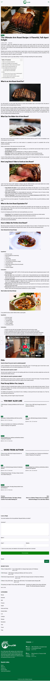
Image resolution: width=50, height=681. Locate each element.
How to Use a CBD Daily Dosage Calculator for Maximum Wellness (29, 576)
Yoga (2, 630)
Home (2, 665)
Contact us (3, 668)
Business (3, 597)
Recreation (3, 622)
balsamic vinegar (14, 281)
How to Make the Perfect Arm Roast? (9, 67)
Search (2, 559)
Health (2, 605)
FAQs (3, 72)
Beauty (2, 594)
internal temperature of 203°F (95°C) (38, 195)
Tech (2, 624)
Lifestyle (3, 616)
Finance (2, 603)
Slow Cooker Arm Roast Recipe (9, 70)
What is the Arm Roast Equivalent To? (9, 66)
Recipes (2, 35)
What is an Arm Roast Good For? (8, 61)
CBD (2, 416)
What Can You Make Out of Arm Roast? (9, 63)
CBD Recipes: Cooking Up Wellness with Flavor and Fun (11, 418)
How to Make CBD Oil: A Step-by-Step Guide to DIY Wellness (25, 569)
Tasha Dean (10, 42)
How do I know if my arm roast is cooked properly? (13, 73)
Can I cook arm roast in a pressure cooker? (11, 76)
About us (3, 666)
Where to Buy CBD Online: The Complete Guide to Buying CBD (27, 580)
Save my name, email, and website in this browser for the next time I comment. (19, 548)
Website (27, 543)
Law (2, 613)
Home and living (4, 608)
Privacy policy (4, 669)
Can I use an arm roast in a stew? (10, 74)
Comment (3, 522)
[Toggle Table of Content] (20, 60)
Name (2, 537)
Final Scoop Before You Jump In (8, 77)
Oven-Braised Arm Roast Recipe (10, 69)
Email (2, 543)
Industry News (4, 611)
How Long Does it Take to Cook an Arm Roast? (11, 64)
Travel (2, 627)
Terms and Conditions (5, 671)
